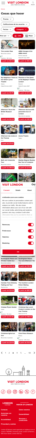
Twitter (27, 392)
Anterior (1, 353)
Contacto (4, 410)
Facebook (33, 392)
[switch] (31, 230)
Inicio (3, 9)
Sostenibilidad (24, 414)
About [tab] (29, 190)
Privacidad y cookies (8, 424)
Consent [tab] (7, 190)
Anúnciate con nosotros (6, 414)
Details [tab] (18, 190)
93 (30, 353)
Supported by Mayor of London (24, 403)
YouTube (9, 392)
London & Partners (7, 403)
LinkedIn (21, 392)
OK (18, 252)
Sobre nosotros (24, 410)
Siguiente (34, 353)
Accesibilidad (6, 419)
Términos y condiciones (23, 419)
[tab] (18, 36)
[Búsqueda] (33, 3)
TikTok (3, 392)
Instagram (15, 392)
